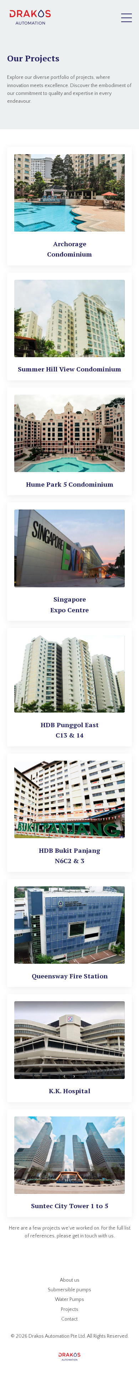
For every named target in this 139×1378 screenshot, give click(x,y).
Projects (69, 1309)
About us (69, 1280)
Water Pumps (69, 1299)
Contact (69, 1319)
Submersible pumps (69, 1290)
